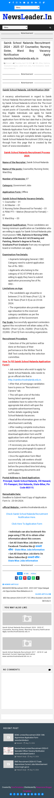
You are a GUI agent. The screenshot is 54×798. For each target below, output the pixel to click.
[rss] (20, 2)
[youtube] (28, 2)
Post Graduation (38, 66)
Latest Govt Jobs (25, 66)
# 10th (26, 574)
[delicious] (43, 2)
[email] (24, 2)
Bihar (41, 63)
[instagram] (16, 2)
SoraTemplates (17, 787)
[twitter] (9, 2)
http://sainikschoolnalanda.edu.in (24, 379)
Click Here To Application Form (27, 523)
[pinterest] (32, 2)
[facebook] (13, 2)
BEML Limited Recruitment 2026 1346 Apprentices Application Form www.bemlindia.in (30, 737)
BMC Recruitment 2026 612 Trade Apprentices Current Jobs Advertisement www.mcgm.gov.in (31, 764)
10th (36, 63)
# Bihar (33, 574)
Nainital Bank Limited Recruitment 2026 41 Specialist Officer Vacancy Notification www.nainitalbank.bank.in (31, 751)
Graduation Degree (11, 66)
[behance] (36, 2)
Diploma (47, 63)
